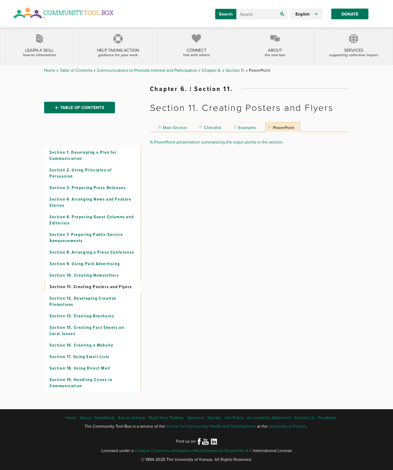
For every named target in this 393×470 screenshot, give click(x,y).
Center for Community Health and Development (211, 426)
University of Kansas (287, 426)
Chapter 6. (212, 70)
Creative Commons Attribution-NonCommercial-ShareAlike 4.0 (193, 450)
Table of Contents (77, 70)
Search (226, 14)
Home (50, 70)
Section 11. (236, 70)
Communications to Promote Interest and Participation (148, 70)
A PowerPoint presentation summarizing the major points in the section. (217, 142)
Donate (349, 14)
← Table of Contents (79, 107)
